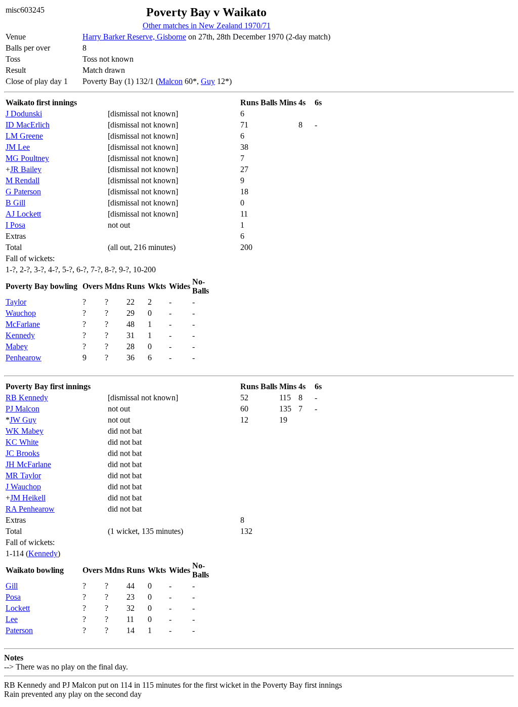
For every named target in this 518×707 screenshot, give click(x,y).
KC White (22, 442)
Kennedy (20, 335)
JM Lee (18, 147)
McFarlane (23, 324)
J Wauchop (23, 486)
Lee (12, 619)
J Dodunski (24, 113)
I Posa (15, 225)
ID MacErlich (28, 124)
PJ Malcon (22, 408)
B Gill (15, 202)
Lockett (18, 608)
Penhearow (23, 357)
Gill (12, 585)
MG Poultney (27, 158)
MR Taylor (23, 475)
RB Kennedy (27, 397)
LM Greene (24, 136)
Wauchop (21, 313)
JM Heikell (28, 497)
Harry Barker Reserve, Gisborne (134, 36)
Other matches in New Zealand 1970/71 (207, 25)
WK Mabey (25, 431)
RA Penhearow (30, 509)
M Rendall (22, 180)
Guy (208, 81)
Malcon (170, 81)
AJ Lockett (23, 214)
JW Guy (23, 419)
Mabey (17, 346)
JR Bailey (25, 169)
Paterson (19, 630)
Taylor (16, 302)
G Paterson (23, 191)
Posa (13, 597)
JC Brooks (22, 453)
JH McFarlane (28, 464)
